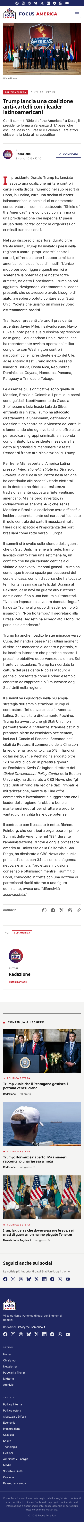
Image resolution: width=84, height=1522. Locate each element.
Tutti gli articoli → (19, 981)
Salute (7, 1440)
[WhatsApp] (60, 3)
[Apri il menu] (77, 14)
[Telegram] (54, 3)
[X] (42, 3)
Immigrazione (11, 1428)
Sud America (22, 933)
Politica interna (12, 1404)
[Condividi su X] (61, 910)
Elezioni (8, 1453)
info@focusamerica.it (31, 1327)
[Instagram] (23, 3)
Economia (9, 1422)
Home (7, 1354)
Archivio (8, 1384)
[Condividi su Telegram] (53, 910)
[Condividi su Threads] (70, 910)
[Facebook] (17, 3)
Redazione (23, 154)
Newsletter (10, 1366)
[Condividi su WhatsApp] (44, 910)
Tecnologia (10, 1446)
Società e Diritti (12, 1471)
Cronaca (8, 1477)
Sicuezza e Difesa (14, 1416)
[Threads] (29, 3)
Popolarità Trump (14, 1372)
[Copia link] (79, 910)
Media (7, 1465)
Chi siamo (9, 1360)
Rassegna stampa (14, 1483)
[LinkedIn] (48, 3)
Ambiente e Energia (15, 1459)
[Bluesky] (35, 3)
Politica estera (15, 92)
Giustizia (8, 1434)
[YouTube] (67, 3)
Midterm (8, 1378)
